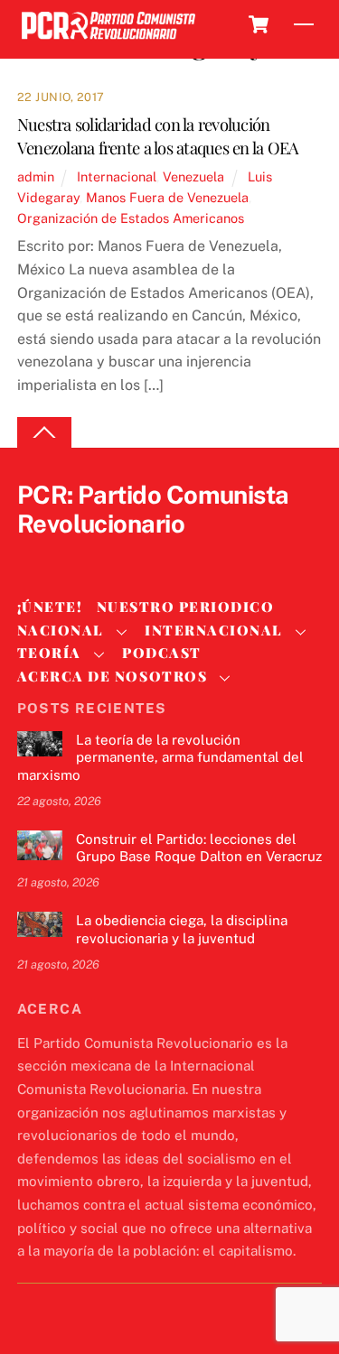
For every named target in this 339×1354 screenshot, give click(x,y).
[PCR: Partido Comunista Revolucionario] (108, 40)
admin (35, 176)
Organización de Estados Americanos (130, 218)
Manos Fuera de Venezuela (167, 197)
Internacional (116, 176)
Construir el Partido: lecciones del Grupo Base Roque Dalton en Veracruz (199, 848)
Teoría (49, 653)
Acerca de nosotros (112, 676)
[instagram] (122, 554)
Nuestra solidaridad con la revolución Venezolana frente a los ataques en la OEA (158, 136)
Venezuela (193, 176)
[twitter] (35, 554)
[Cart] (258, 24)
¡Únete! (50, 607)
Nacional (60, 630)
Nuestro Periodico (186, 607)
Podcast (162, 653)
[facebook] (79, 554)
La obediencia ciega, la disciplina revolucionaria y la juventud (181, 929)
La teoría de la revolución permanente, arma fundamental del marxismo (160, 758)
